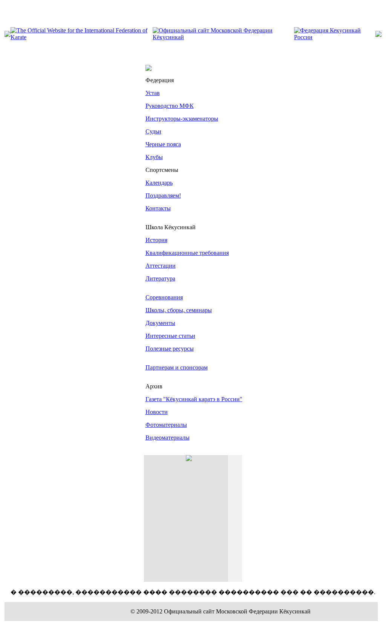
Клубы (154, 157)
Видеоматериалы (168, 437)
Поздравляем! (163, 195)
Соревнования (164, 297)
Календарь (159, 182)
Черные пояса (163, 144)
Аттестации (161, 265)
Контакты (158, 208)
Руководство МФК (170, 106)
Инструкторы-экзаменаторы (182, 118)
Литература (160, 278)
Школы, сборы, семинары (179, 310)
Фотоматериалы (166, 425)
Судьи (153, 131)
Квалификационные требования (187, 253)
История (156, 240)
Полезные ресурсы (170, 348)
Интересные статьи (170, 336)
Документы (160, 323)
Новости (157, 412)
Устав (153, 93)
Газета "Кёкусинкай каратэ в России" (194, 399)
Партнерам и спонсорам (177, 367)
